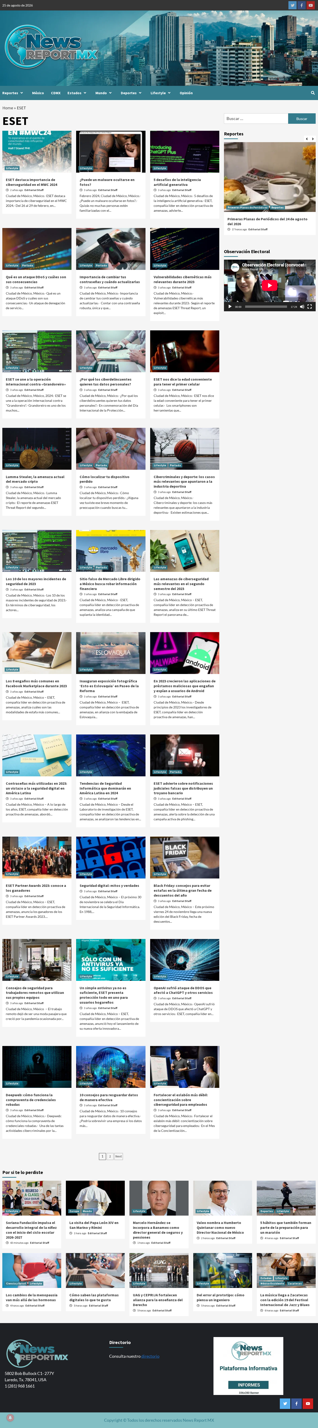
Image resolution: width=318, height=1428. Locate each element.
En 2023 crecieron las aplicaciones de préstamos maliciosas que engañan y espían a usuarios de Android (185, 686)
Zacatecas (295, 1283)
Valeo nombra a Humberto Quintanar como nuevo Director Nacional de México (220, 1227)
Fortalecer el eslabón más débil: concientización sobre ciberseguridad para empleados (181, 1100)
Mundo (101, 93)
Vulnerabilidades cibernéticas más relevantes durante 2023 (183, 279)
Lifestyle (158, 93)
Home (7, 108)
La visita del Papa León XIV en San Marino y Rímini (93, 1225)
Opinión (186, 93)
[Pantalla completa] (309, 306)
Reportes (10, 93)
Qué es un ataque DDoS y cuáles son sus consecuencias (36, 279)
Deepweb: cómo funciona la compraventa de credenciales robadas (31, 1100)
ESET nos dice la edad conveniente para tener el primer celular (183, 381)
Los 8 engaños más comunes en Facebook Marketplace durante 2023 (36, 683)
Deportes (129, 93)
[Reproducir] (230, 306)
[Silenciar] (302, 306)
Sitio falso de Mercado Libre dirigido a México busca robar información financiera (110, 584)
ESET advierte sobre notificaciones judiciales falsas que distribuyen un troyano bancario (183, 788)
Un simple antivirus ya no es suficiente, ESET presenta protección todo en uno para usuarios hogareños (104, 995)
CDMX (56, 93)
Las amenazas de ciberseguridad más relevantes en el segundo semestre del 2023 (181, 584)
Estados (74, 93)
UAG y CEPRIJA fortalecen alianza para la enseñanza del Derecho (158, 1300)
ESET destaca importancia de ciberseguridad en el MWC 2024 (31, 182)
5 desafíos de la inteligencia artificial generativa (177, 182)
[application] (270, 285)
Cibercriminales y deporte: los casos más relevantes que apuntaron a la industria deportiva (184, 481)
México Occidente (272, 1283)
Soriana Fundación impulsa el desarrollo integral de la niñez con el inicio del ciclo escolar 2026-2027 (31, 1229)
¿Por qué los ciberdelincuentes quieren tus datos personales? (106, 381)
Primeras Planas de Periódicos (247, 207)
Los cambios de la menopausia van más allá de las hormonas (32, 1297)
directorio (150, 1356)
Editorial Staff (34, 190)
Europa (74, 1211)
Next (118, 1156)
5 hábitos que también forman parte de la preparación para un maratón (285, 1227)
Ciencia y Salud (16, 1283)
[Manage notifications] (10, 1417)
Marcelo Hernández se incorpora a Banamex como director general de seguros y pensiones (158, 1229)
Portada (27, 265)
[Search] (313, 92)
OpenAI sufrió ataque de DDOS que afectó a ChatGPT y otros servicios (183, 990)
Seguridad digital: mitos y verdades (109, 885)
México (38, 93)
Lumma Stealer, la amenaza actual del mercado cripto (35, 479)
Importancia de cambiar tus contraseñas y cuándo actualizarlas (110, 279)
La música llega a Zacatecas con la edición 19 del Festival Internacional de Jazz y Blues (285, 1300)
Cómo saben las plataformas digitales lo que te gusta (94, 1297)
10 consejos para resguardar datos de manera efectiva (109, 1097)
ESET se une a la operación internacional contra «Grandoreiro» (36, 381)
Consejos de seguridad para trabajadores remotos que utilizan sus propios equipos (35, 993)
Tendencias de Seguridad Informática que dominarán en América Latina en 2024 (105, 788)
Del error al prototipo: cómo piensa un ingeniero (220, 1297)
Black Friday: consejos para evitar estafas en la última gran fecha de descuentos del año (183, 890)
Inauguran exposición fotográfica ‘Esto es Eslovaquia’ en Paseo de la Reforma (109, 686)
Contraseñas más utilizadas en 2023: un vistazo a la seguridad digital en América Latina (36, 788)
